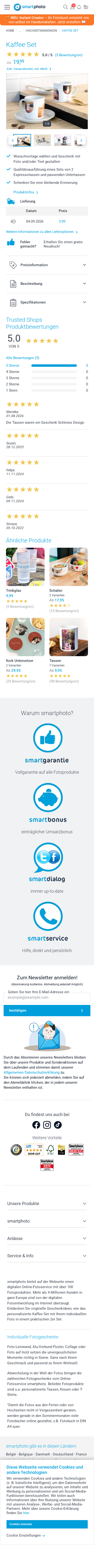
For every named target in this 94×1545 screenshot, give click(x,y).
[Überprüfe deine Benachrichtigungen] (79, 6)
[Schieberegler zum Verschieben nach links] (12, 140)
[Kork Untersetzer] (25, 637)
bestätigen (17, 1010)
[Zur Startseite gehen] (30, 7)
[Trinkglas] (25, 567)
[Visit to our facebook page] (36, 1125)
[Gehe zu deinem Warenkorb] (85, 6)
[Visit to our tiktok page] (58, 1125)
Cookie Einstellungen (24, 1535)
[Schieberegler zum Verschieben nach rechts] (81, 140)
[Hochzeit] (20, 30)
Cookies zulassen (20, 1524)
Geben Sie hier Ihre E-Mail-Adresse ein (38, 992)
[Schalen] (68, 567)
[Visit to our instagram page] (47, 1125)
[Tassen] (68, 637)
